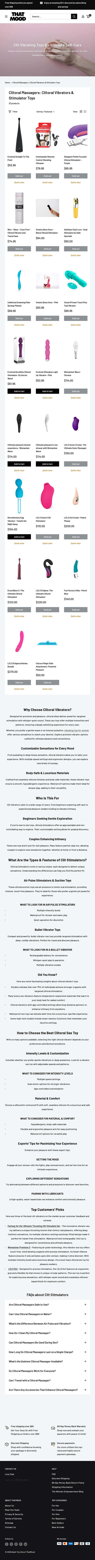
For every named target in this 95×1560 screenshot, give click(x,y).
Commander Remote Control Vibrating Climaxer (45, 159)
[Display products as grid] (81, 111)
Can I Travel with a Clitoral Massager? (30, 1380)
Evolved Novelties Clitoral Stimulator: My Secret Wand (19, 375)
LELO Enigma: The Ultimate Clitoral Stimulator (44, 593)
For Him (55, 1514)
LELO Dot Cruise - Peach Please (75, 519)
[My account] (83, 16)
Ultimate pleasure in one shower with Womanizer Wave (47, 448)
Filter (15, 111)
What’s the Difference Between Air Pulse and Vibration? (40, 1323)
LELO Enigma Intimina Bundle (17, 665)
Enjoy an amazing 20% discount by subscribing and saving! (65, 4)
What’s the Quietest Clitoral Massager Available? (36, 1361)
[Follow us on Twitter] (11, 1544)
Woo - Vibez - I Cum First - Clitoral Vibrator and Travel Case (19, 232)
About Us (9, 1505)
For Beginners (59, 1518)
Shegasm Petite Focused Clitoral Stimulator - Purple (75, 159)
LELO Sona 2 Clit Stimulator (43, 519)
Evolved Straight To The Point (18, 158)
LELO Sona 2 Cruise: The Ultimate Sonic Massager (75, 446)
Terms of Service (13, 1518)
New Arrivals (58, 1527)
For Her (55, 1505)
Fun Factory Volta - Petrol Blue (75, 592)
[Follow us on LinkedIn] (25, 1544)
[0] (88, 16)
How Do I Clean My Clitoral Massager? (29, 1332)
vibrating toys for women (76, 730)
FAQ (54, 1474)
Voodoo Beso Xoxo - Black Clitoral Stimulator (47, 231)
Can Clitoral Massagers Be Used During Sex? (33, 1342)
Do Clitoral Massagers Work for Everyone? (32, 1370)
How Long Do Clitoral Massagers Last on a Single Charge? (41, 1351)
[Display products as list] (85, 111)
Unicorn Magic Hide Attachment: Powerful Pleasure (46, 666)
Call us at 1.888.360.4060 (16, 1479)
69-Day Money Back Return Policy (68, 1482)
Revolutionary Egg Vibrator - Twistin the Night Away (17, 520)
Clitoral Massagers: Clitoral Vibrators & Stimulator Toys (36, 82)
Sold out (19, 176)
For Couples (57, 1509)
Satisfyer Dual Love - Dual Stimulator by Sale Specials (75, 232)
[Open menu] (6, 17)
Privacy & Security (14, 1514)
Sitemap (9, 1522)
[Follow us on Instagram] (16, 1544)
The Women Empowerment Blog (67, 1491)
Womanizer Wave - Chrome (72, 373)
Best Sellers (58, 1522)
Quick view (19, 182)
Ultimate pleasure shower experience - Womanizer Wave (19, 448)
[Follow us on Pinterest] (21, 1544)
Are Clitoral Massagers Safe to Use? (29, 1304)
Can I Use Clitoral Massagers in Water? (30, 1314)
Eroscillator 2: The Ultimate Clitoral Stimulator (16, 593)
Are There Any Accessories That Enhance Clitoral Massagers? (43, 1389)
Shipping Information (62, 1487)
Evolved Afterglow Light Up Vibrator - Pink (47, 373)
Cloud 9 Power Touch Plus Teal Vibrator (75, 304)
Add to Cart (19, 391)
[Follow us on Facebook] (6, 1544)
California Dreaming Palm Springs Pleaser (19, 304)
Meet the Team (12, 1509)
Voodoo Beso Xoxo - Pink (47, 302)
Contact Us (10, 1527)
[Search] (74, 16)
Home (7, 82)
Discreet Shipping (61, 1478)
